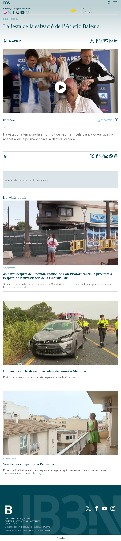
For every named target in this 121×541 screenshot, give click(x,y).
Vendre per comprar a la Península (28, 464)
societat (9, 268)
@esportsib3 (106, 120)
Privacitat (61, 538)
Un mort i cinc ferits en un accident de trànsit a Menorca (44, 371)
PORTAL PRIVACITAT (43, 530)
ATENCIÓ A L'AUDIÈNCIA (19, 530)
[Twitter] (92, 41)
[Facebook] (13, 12)
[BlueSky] (28, 12)
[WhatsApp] (111, 41)
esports (10, 19)
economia (9, 458)
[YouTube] (22, 12)
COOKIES (8, 530)
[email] (106, 41)
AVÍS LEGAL (32, 530)
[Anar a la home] (5, 12)
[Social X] (9, 12)
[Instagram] (17, 12)
